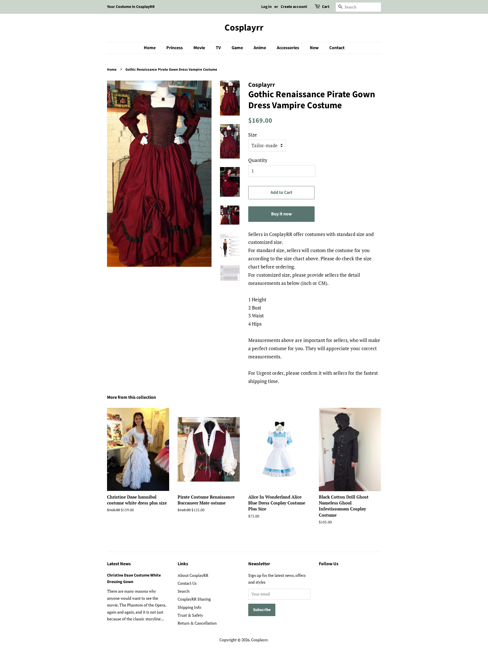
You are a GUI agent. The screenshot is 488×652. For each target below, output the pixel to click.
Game (237, 48)
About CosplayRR (193, 575)
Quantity (257, 160)
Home (150, 48)
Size (252, 134)
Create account (294, 7)
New (314, 48)
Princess (174, 48)
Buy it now (281, 214)
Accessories (288, 48)
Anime (260, 48)
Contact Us (187, 583)
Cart (325, 7)
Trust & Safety (190, 615)
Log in (266, 7)
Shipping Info (189, 607)
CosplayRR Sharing (194, 599)
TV (218, 48)
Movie (199, 48)
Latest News (119, 564)
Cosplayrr (244, 27)
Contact (337, 48)
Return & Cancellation (197, 623)
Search (183, 591)
